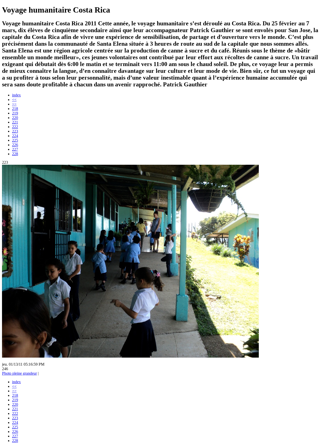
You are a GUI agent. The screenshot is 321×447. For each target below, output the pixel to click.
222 (15, 127)
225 (15, 140)
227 (15, 149)
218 (15, 108)
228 (15, 154)
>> (14, 104)
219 (15, 113)
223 (15, 131)
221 (15, 122)
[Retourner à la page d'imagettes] (130, 356)
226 (15, 145)
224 (15, 136)
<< (14, 99)
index (16, 95)
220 (15, 118)
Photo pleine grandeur (19, 373)
